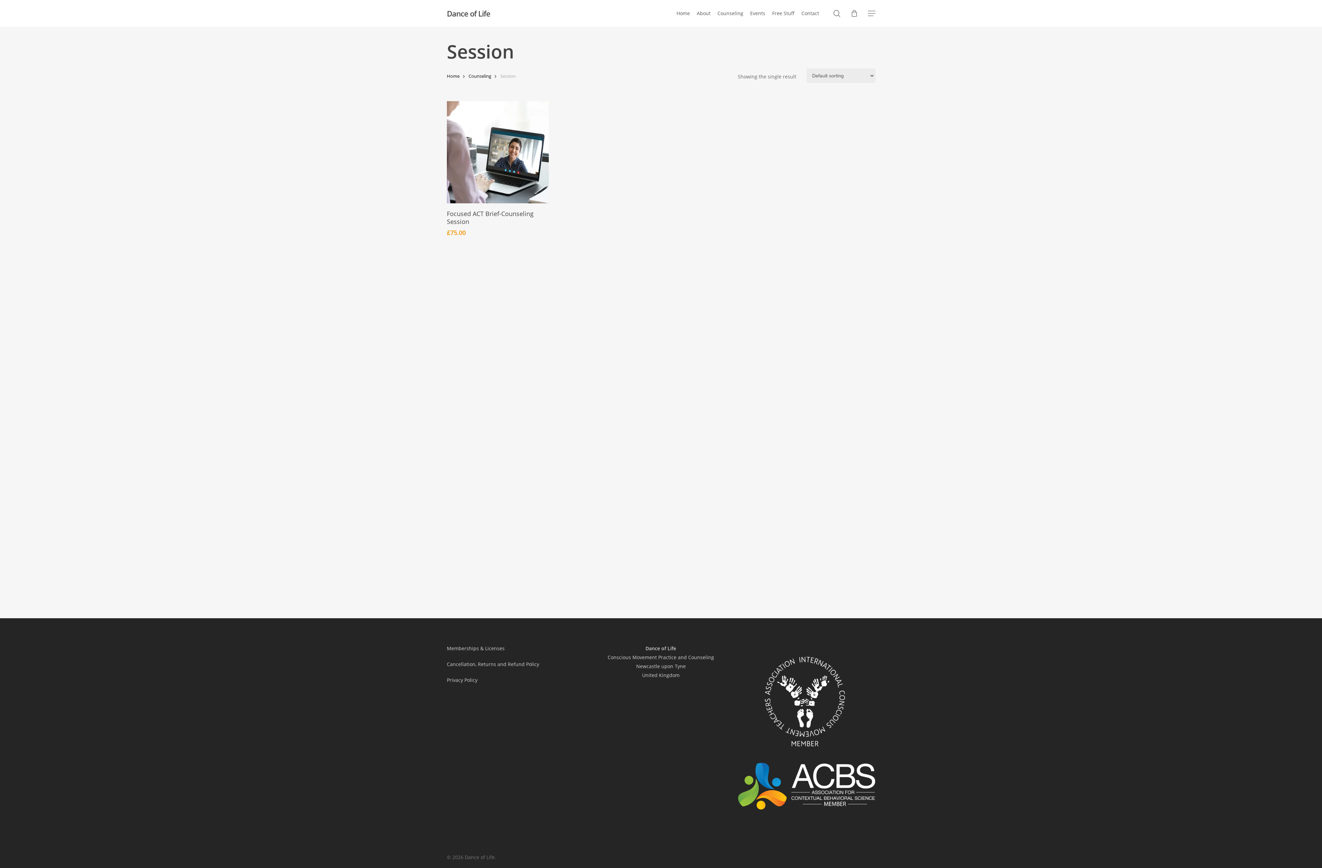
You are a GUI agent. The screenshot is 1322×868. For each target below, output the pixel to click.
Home (453, 76)
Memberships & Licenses (476, 648)
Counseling (480, 76)
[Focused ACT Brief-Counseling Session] (498, 152)
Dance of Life (468, 13)
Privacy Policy (462, 680)
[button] (871, 13)
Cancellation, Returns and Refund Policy (493, 664)
